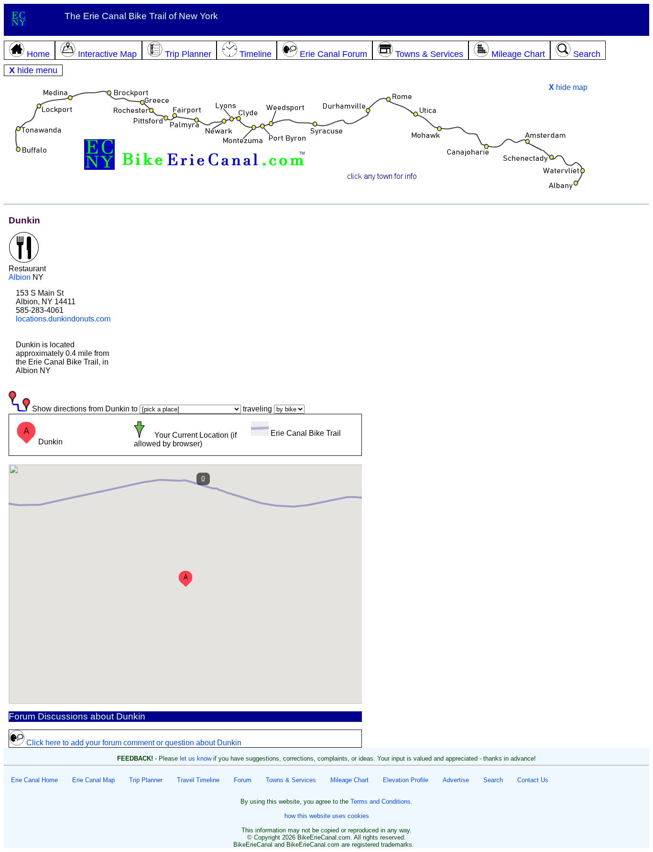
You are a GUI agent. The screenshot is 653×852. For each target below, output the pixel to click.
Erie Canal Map (93, 780)
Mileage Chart (349, 780)
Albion (20, 277)
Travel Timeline (198, 780)
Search (493, 780)
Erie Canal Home (34, 780)
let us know (195, 758)
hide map (568, 87)
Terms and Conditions (380, 801)
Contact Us (532, 780)
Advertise (456, 780)
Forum (242, 780)
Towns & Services (291, 780)
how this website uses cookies (326, 815)
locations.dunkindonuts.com (63, 319)
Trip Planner (146, 780)
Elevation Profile (405, 780)
